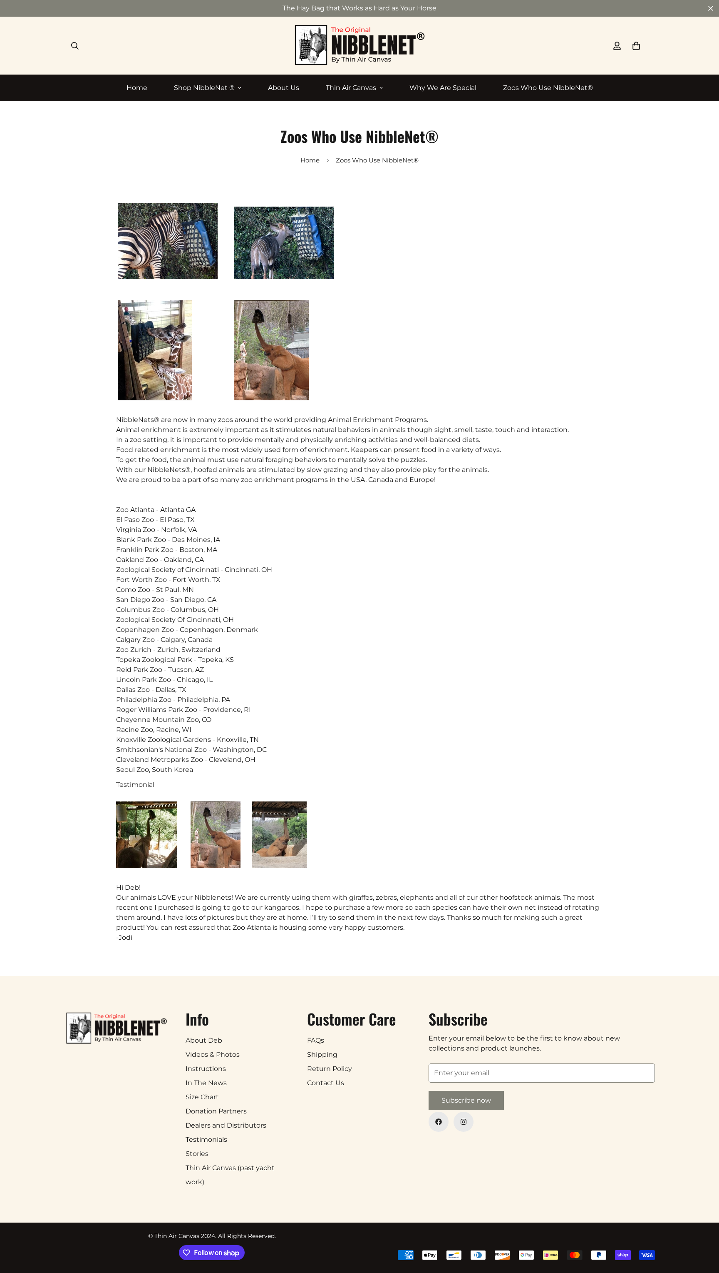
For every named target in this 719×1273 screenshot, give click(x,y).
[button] (636, 45)
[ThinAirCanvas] (359, 46)
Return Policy (329, 1069)
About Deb (204, 1040)
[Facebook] (439, 1122)
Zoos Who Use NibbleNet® (548, 88)
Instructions (206, 1069)
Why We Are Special (442, 88)
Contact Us (325, 1083)
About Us (283, 88)
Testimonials (206, 1139)
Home (136, 88)
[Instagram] (464, 1122)
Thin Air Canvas (351, 88)
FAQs (315, 1040)
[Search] (75, 46)
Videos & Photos (213, 1054)
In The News (206, 1083)
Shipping (322, 1054)
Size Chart (202, 1097)
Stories (197, 1154)
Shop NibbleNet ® (204, 88)
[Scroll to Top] (702, 1227)
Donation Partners (216, 1111)
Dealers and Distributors (226, 1125)
